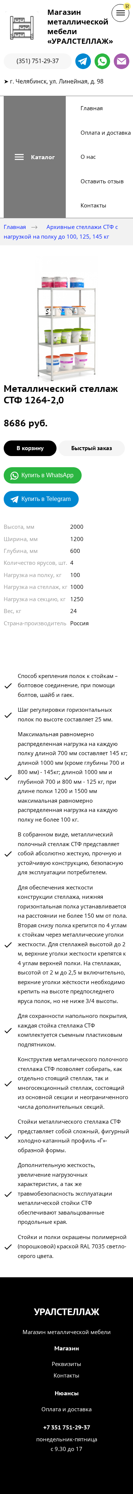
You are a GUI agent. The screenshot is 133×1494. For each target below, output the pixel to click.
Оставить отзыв (102, 181)
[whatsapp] (102, 61)
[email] (121, 61)
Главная (92, 108)
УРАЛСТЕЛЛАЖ (66, 1312)
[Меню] (120, 13)
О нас (88, 156)
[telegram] (83, 61)
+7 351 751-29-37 (66, 1427)
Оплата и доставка (106, 132)
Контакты (93, 205)
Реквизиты (66, 1363)
